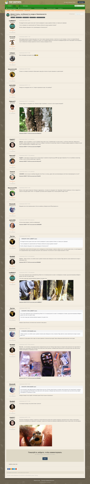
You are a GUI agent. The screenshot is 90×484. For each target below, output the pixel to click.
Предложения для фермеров (25, 8)
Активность (60, 8)
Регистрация (81, 2)
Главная (9, 6)
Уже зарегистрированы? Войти (70, 2)
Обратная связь (37, 480)
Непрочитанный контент (39, 8)
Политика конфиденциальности (47, 480)
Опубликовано (24, 20)
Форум (17, 6)
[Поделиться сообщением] (82, 20)
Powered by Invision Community (45, 482)
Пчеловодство (27, 15)
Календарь (25, 6)
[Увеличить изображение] (33, 290)
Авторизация (71, 13)
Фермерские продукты (11, 8)
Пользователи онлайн (51, 8)
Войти (45, 458)
